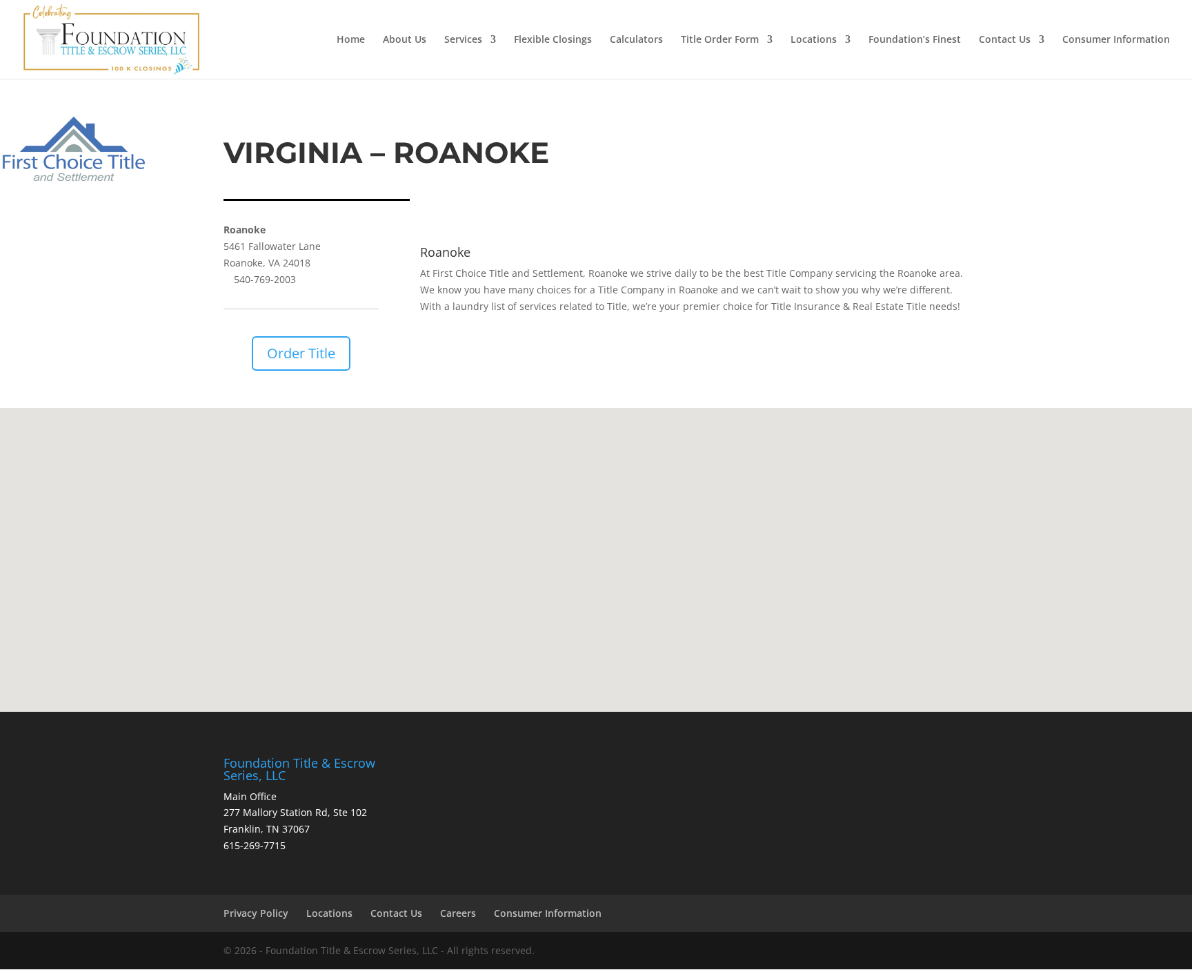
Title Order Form (720, 40)
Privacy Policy (255, 913)
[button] (601, 545)
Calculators (636, 40)
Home (351, 40)
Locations (814, 40)
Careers (458, 913)
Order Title (301, 353)
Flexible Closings (553, 40)
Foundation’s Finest (914, 40)
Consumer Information (1116, 40)
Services (463, 40)
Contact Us (1005, 40)
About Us (404, 40)
